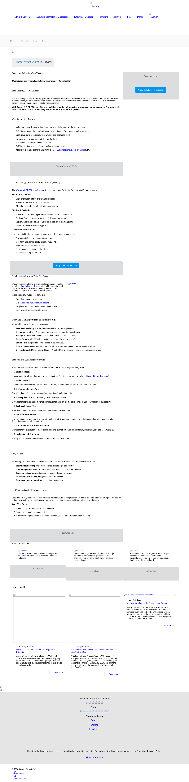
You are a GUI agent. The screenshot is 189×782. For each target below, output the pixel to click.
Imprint (15, 771)
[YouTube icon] (94, 737)
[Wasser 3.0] (94, 6)
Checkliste (94, 729)
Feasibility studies (29, 286)
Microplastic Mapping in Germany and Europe (146, 603)
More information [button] (94, 757)
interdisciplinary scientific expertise (35, 303)
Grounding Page (19, 778)
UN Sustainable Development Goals (69, 150)
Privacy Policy (18, 773)
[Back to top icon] (176, 776)
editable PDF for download (96, 376)
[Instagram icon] (94, 746)
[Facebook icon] (94, 733)
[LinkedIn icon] (94, 742)
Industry (45, 41)
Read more (58, 672)
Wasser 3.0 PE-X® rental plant (29, 190)
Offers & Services (29, 41)
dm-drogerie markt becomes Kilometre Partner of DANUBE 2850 (92, 650)
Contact (94, 720)
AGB (14, 776)
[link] (72, 284)
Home (12, 41)
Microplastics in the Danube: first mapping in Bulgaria (35, 650)
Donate (94, 724)
